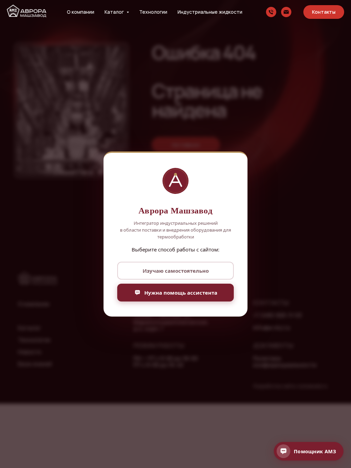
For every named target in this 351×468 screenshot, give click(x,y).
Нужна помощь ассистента (180, 292)
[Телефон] (271, 12)
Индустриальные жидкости (210, 12)
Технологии (153, 12)
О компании (80, 12)
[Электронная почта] (286, 12)
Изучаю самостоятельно (176, 270)
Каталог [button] (115, 12)
